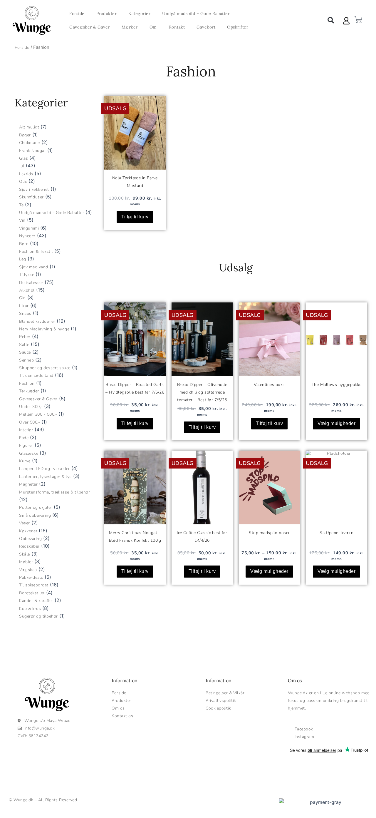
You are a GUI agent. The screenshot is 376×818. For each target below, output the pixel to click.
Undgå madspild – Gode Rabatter (196, 13)
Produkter (106, 13)
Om (153, 27)
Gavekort (206, 27)
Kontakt (177, 27)
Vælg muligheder (269, 571)
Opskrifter (237, 27)
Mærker (130, 27)
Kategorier (139, 13)
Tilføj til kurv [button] (135, 216)
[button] (331, 20)
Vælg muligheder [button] (337, 423)
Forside (77, 13)
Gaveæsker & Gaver (89, 27)
